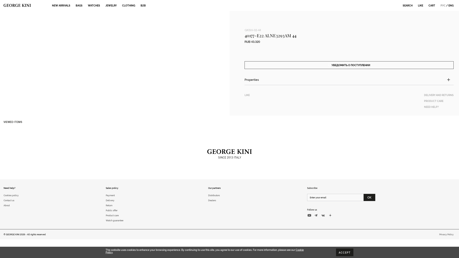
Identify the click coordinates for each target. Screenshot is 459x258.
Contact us (9, 200)
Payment (110, 195)
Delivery (110, 200)
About (7, 205)
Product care (112, 215)
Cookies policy (11, 195)
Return (109, 205)
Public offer (111, 210)
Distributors (214, 195)
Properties (252, 80)
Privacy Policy (446, 234)
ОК (369, 197)
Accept (345, 252)
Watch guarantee (114, 220)
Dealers (212, 200)
